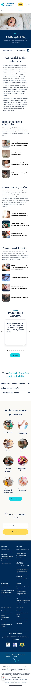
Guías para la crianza (21, 553)
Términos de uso (8, 679)
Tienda (17, 616)
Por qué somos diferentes (7, 556)
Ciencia (18, 583)
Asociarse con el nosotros (22, 618)
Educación (19, 546)
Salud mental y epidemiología (23, 600)
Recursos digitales (5, 596)
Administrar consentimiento (15, 685)
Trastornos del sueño (7, 50)
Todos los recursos (21, 50)
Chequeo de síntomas (21, 555)
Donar (20, 4)
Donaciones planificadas (21, 621)
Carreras (3, 626)
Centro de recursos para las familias (9, 10)
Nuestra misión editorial (6, 624)
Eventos (3, 615)
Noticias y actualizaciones (7, 612)
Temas (20, 10)
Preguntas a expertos (21, 559)
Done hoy (18, 610)
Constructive (18, 677)
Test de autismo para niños (22, 569)
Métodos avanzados (20, 588)
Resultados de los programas (7, 590)
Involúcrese (19, 623)
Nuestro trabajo (4, 587)
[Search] (25, 4)
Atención (4, 546)
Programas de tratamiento (7, 551)
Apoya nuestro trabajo (15, 633)
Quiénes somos (4, 560)
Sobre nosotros (6, 607)
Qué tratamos (4, 554)
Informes (3, 622)
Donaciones (20, 607)
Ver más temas (15, 499)
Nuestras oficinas (5, 558)
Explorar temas (19, 557)
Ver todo (15, 355)
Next (29, 331)
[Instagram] (15, 661)
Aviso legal (24, 682)
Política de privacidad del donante (12, 682)
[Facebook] (12, 661)
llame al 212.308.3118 (11, 656)
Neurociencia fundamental (22, 586)
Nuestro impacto (5, 610)
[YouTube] (18, 661)
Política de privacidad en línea (20, 679)
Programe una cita (5, 549)
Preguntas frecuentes (6, 563)
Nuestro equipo (4, 619)
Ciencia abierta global (21, 591)
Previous (1, 331)
